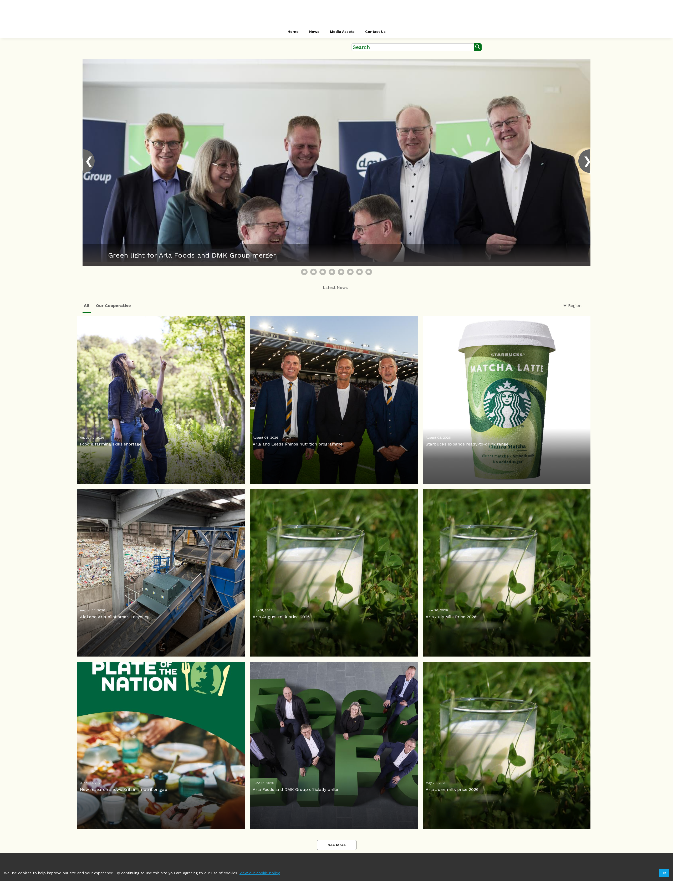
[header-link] (336, 13)
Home (293, 31)
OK (663, 873)
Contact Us (375, 31)
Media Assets (342, 31)
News (314, 31)
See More (337, 845)
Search (361, 47)
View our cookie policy (259, 873)
